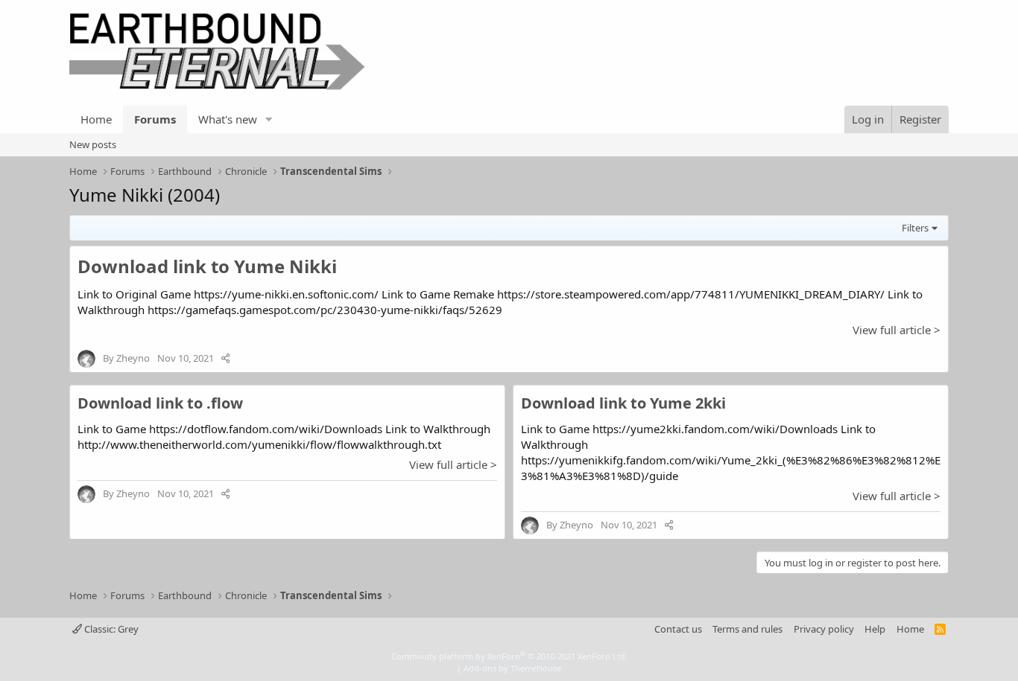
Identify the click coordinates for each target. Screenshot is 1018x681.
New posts (92, 144)
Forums (155, 119)
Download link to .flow (160, 403)
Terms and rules (747, 629)
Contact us (678, 629)
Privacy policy (824, 629)
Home (96, 119)
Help (874, 629)
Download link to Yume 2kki (623, 403)
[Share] (225, 358)
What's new (227, 119)
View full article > (896, 329)
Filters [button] (915, 227)
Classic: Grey (110, 629)
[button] (269, 119)
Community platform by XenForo (509, 656)
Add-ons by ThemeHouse (512, 668)
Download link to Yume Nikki (207, 266)
